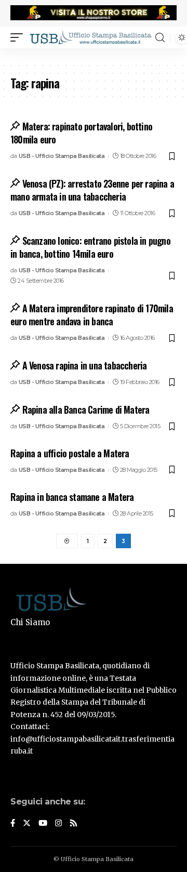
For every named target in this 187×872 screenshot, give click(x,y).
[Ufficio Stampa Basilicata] (90, 37)
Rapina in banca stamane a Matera (71, 497)
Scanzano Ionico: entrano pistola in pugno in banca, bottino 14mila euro (90, 247)
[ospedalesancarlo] (93, 55)
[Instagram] (58, 823)
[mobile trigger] (19, 37)
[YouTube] (42, 823)
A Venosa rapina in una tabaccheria (84, 365)
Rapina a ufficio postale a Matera (69, 453)
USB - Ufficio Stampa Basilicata (62, 156)
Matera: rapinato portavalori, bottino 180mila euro (81, 133)
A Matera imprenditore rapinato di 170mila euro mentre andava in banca (91, 314)
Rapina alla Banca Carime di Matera (85, 409)
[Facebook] (12, 823)
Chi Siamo (30, 622)
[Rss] (73, 823)
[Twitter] (27, 823)
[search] (160, 38)
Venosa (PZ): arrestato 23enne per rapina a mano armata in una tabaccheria (92, 190)
